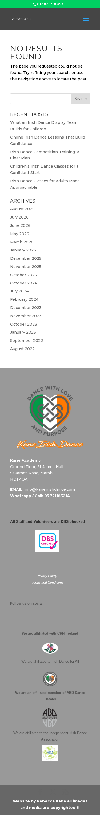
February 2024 (24, 299)
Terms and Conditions (47, 582)
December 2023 (26, 307)
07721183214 (57, 495)
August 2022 (22, 348)
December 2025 (25, 258)
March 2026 (21, 242)
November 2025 (25, 266)
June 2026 (20, 225)
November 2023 (26, 316)
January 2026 (23, 250)
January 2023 (23, 332)
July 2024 (19, 291)
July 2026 (19, 217)
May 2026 (19, 233)
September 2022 (26, 340)
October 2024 (23, 283)
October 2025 (23, 274)
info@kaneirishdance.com (50, 489)
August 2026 (22, 209)
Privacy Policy (47, 576)
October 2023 (23, 324)
